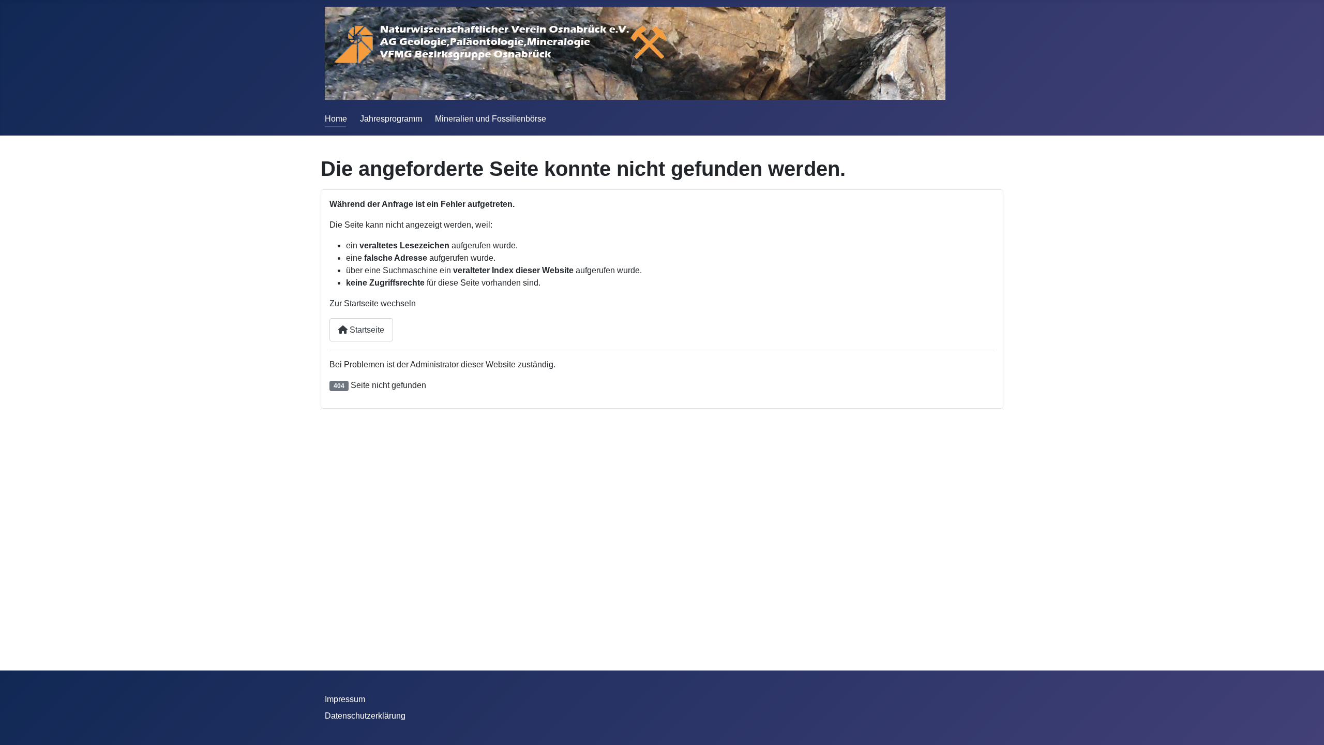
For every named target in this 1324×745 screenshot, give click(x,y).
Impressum (345, 699)
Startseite (366, 329)
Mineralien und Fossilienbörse (490, 118)
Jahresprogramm (391, 118)
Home (336, 118)
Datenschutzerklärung (365, 715)
